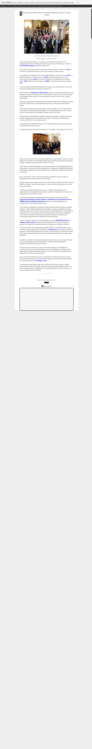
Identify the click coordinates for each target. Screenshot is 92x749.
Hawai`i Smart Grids (22, 6)
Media (60, 6)
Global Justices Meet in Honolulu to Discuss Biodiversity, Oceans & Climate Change (47, 14)
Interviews (14, 6)
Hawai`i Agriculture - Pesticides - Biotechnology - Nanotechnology (43, 6)
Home (10, 6)
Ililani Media (53, 280)
